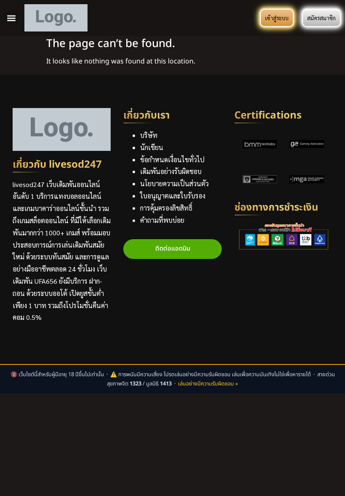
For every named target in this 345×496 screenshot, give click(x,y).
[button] (11, 18)
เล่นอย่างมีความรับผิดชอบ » (208, 384)
